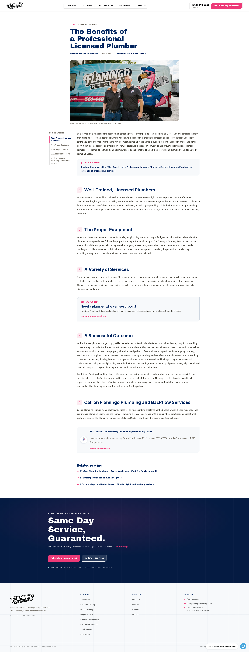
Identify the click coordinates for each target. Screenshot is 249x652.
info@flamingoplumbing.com (199, 603)
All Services (85, 599)
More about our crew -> (99, 448)
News (72, 24)
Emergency (85, 634)
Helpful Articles (87, 614)
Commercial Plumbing (89, 619)
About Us (136, 599)
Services (70, 6)
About (140, 6)
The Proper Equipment (60, 145)
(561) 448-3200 (200, 5)
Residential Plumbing (89, 624)
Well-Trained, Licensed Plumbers (61, 139)
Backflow (86, 6)
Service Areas (124, 6)
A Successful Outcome (60, 154)
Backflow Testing (87, 604)
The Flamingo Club (105, 6)
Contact (135, 614)
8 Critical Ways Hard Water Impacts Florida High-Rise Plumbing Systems (117, 484)
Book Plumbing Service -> (93, 316)
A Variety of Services (59, 149)
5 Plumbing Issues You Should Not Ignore (101, 477)
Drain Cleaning (86, 609)
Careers (135, 609)
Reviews (135, 604)
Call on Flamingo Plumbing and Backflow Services (61, 161)
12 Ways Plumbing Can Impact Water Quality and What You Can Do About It (118, 471)
